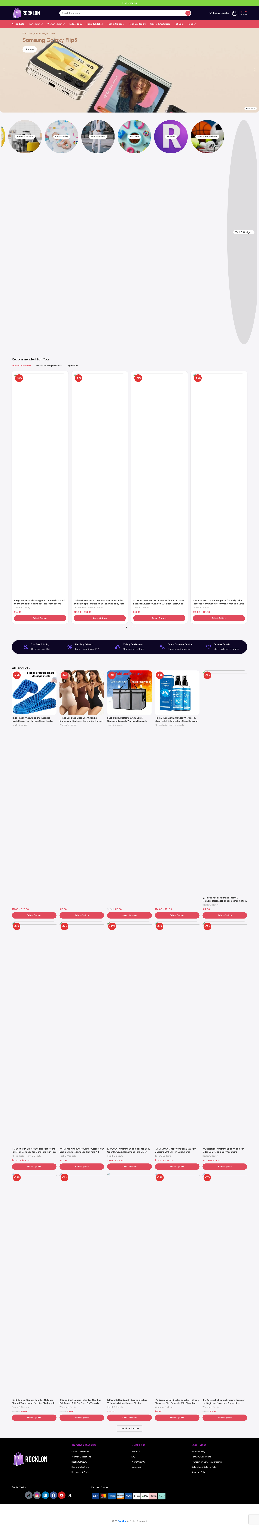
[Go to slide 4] (254, 108)
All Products (161, 725)
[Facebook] (53, 1495)
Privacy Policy (198, 1451)
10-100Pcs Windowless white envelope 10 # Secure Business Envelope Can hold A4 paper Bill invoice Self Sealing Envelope (82, 1151)
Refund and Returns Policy (204, 1467)
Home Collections (80, 1467)
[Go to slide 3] (252, 108)
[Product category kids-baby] (56, 136)
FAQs (134, 1457)
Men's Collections (80, 1451)
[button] (3, 69)
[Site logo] (26, 13)
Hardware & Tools (80, 1472)
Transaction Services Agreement (207, 1462)
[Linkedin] (45, 1495)
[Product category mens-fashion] (92, 136)
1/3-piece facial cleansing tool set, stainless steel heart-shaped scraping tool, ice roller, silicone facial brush (224, 900)
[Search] (188, 13)
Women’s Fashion (202, 435)
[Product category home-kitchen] (19, 136)
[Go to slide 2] (249, 108)
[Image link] (30, 1459)
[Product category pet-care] (129, 136)
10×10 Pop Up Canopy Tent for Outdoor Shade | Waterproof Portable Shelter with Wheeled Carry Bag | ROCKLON (158, 431)
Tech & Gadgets (22, 435)
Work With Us (138, 1462)
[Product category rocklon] (165, 136)
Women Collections (81, 1457)
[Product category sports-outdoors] (202, 136)
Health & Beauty (82, 435)
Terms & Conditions (201, 1457)
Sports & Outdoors (142, 435)
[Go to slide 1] (246, 108)
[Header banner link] (129, 3)
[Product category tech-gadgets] (238, 232)
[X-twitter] (70, 1495)
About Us (135, 1451)
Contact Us (137, 1467)
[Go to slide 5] (135, 627)
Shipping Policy (199, 1472)
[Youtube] (61, 1495)
